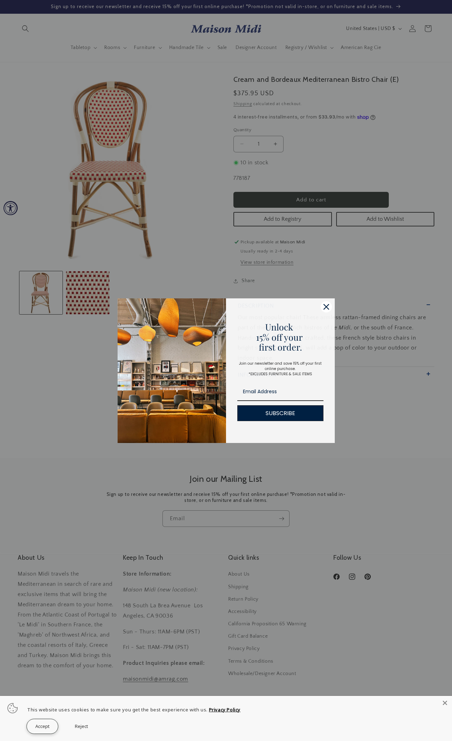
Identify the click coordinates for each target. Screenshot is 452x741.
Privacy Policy (224, 709)
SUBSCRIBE (280, 413)
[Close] (444, 702)
